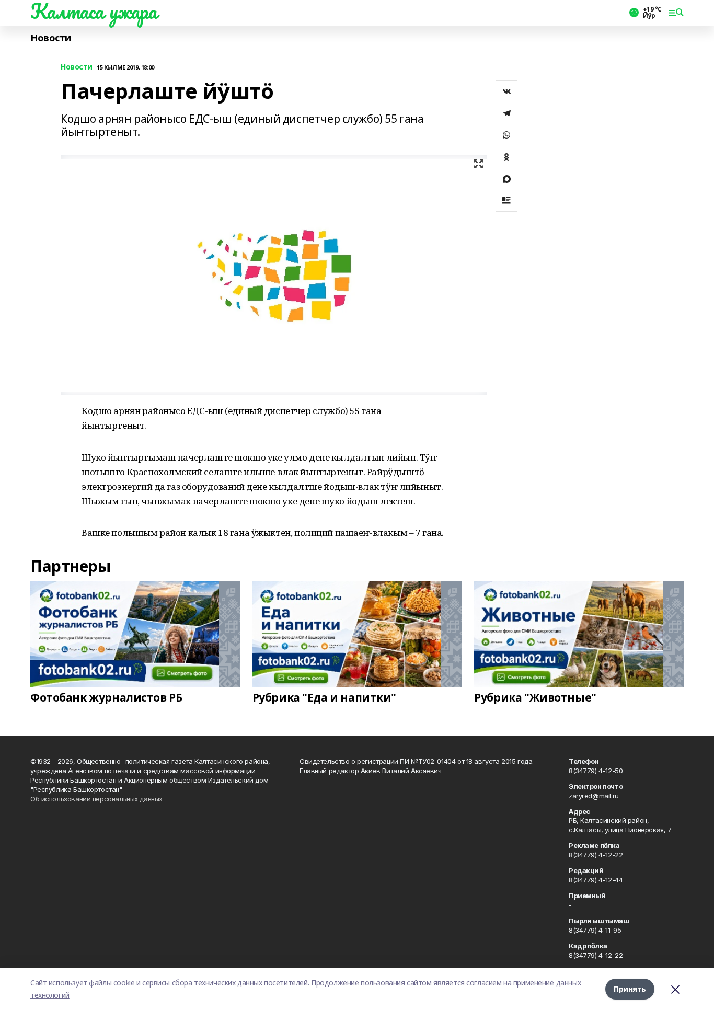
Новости (50, 37)
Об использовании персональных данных (96, 799)
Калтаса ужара (93, 11)
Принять (630, 989)
